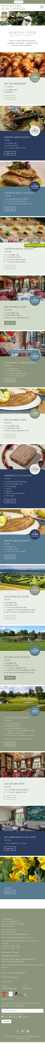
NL (16, 2)
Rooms (4, 986)
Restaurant (27, 988)
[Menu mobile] (41, 7)
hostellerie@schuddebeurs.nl (18, 934)
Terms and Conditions (10, 977)
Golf (24, 986)
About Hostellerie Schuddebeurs (14, 973)
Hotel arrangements (9, 988)
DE (18, 2)
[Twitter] (22, 1031)
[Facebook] (17, 1031)
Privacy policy (7, 982)
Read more (10, 97)
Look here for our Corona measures (18, 739)
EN (21, 2)
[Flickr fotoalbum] (28, 1031)
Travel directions (8, 926)
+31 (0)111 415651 (10, 929)
